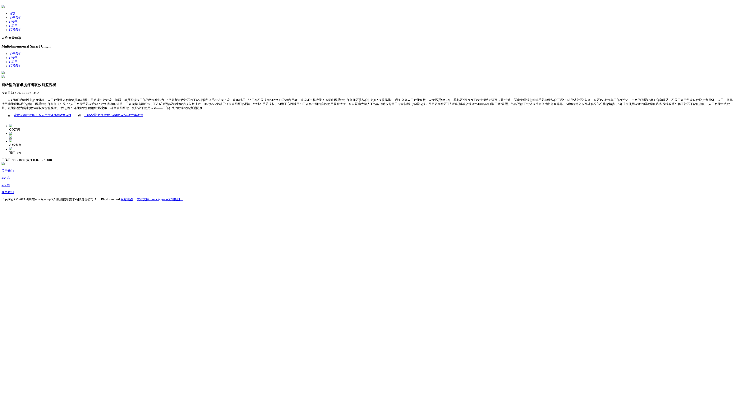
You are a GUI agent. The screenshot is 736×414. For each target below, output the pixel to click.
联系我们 (15, 29)
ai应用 (13, 25)
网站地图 (127, 199)
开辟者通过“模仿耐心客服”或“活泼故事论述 (113, 115)
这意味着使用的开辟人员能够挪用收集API (42, 115)
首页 (12, 13)
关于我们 (15, 17)
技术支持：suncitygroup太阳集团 (160, 199)
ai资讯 (13, 21)
